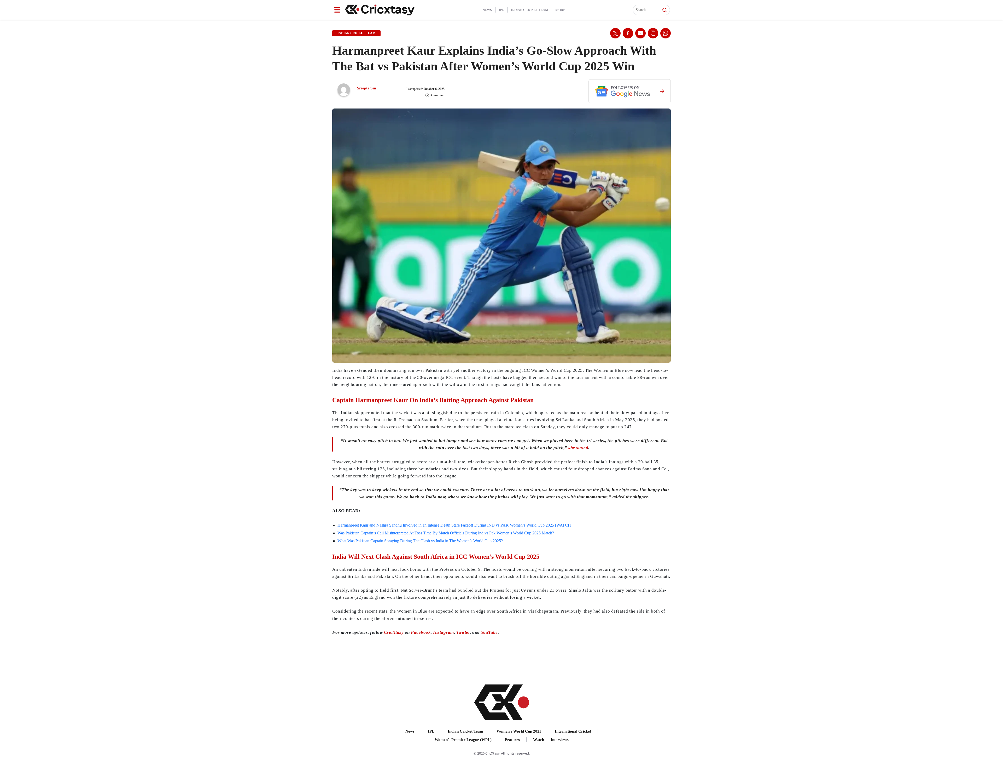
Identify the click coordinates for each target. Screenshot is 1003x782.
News (487, 10)
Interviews (560, 740)
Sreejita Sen (366, 88)
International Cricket (573, 731)
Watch (538, 740)
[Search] (664, 10)
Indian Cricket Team (529, 10)
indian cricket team (356, 33)
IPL (501, 10)
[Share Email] (640, 33)
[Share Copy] (653, 33)
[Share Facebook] (628, 33)
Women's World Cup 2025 (519, 731)
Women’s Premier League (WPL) (463, 740)
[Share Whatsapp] (665, 33)
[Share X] (615, 33)
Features (512, 740)
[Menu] (337, 10)
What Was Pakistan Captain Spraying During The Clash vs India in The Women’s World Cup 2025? (420, 541)
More (560, 10)
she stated (578, 447)
